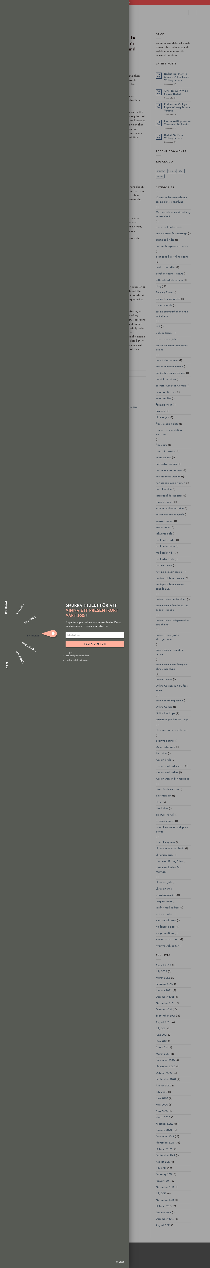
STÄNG (120, 1262)
